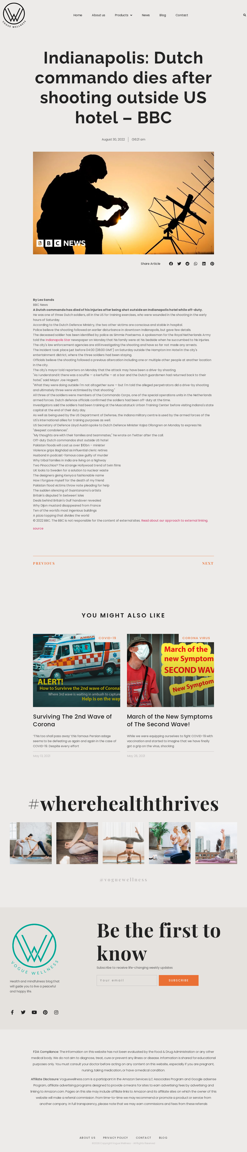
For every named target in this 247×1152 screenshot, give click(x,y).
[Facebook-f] (12, 1012)
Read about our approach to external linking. (174, 520)
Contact (182, 15)
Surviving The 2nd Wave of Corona (72, 720)
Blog (162, 15)
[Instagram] (56, 1012)
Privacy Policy (115, 1138)
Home (77, 15)
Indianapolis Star (58, 340)
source (38, 528)
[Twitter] (23, 1012)
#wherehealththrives (123, 803)
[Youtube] (34, 1012)
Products (121, 15)
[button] (244, 15)
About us (98, 15)
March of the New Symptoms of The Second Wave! (170, 720)
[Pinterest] (45, 1012)
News (146, 15)
